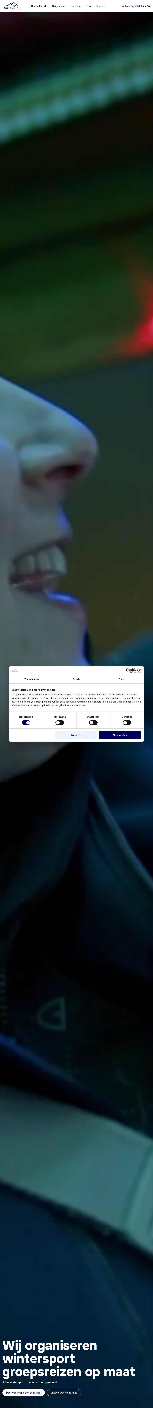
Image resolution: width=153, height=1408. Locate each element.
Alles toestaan (120, 735)
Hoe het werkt (39, 5)
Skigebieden (59, 5)
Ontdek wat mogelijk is (64, 1392)
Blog (88, 5)
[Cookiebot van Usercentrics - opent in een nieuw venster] (128, 670)
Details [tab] (76, 679)
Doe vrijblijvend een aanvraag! (23, 1392)
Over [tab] (121, 679)
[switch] (59, 722)
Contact (99, 5)
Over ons (76, 5)
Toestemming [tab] (32, 679)
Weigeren (76, 735)
